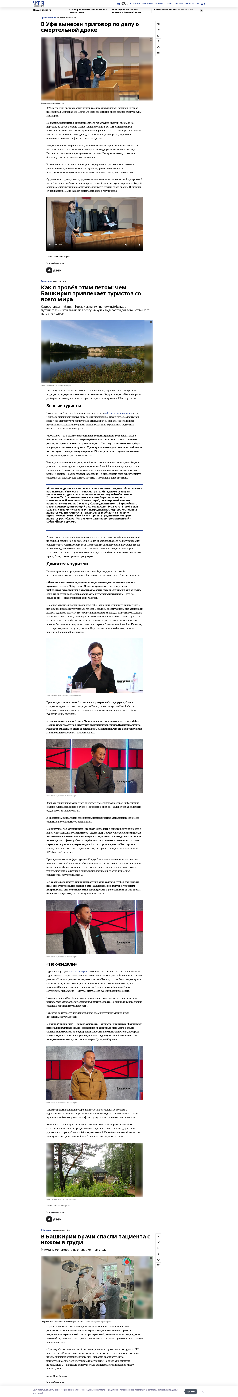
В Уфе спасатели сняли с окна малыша (173, 10)
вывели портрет (78, 971)
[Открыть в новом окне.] (54, 270)
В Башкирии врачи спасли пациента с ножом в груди (88, 11)
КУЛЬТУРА (179, 4)
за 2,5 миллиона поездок (118, 413)
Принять (191, 1391)
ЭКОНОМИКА (147, 4)
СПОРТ (169, 4)
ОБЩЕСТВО (135, 4)
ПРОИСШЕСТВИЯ (192, 4)
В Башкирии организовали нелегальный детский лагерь (126, 11)
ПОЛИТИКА (160, 4)
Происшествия (42, 10)
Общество (46, 1230)
